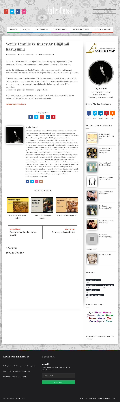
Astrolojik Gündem (93, 285)
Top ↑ (114, 398)
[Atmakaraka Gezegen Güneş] (42, 205)
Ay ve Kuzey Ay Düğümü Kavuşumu (16, 371)
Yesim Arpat (12, 55)
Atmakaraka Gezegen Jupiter (17, 216)
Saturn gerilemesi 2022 (63, 232)
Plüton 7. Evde (91, 249)
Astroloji (92, 398)
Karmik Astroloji (92, 290)
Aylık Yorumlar (42, 29)
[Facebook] (18, 11)
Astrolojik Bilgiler (93, 280)
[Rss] (112, 113)
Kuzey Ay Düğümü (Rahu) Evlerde (106, 178)
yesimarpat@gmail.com (16, 104)
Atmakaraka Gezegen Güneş (42, 216)
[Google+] (6, 11)
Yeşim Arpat (100, 89)
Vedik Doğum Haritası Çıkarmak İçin (106, 136)
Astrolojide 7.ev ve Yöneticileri (106, 193)
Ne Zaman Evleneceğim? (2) (105, 236)
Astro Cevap (21, 398)
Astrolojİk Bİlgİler (102, 29)
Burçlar (26, 29)
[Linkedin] (100, 113)
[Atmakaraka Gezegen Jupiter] (17, 205)
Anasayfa (13, 29)
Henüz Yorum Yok (47, 55)
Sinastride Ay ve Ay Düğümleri (106, 221)
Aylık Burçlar (108, 285)
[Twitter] (12, 11)
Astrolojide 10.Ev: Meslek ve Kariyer (106, 164)
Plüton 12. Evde (105, 255)
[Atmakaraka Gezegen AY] (67, 205)
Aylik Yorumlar (104, 398)
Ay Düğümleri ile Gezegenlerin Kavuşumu (105, 151)
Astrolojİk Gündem (81, 29)
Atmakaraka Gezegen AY (67, 215)
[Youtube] (24, 11)
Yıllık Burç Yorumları (94, 295)
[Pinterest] (106, 113)
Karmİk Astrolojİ (60, 29)
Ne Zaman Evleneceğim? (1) (105, 207)
